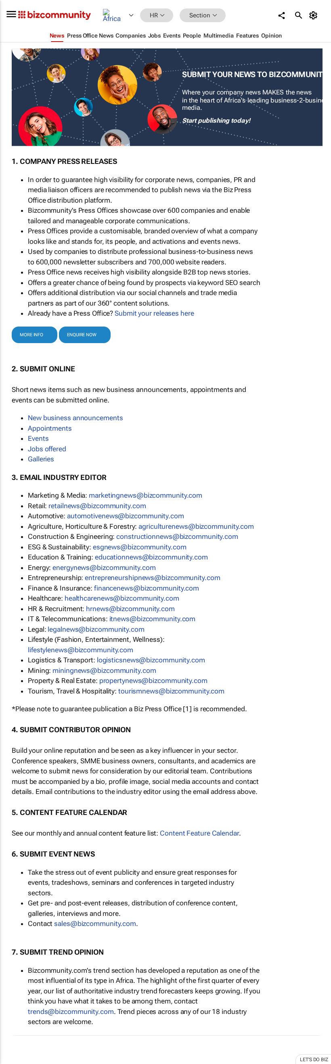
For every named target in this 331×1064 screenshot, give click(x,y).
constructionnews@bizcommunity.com (177, 536)
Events (38, 438)
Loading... (15, 1060)
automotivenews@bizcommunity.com (125, 516)
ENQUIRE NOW (81, 334)
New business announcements (75, 418)
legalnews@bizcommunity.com (96, 629)
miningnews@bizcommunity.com (104, 670)
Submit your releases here (154, 313)
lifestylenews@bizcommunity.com (80, 650)
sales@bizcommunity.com (95, 923)
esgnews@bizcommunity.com (139, 547)
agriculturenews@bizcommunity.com (196, 526)
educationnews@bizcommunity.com (151, 557)
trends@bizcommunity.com (71, 1011)
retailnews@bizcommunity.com (97, 506)
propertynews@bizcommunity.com (153, 681)
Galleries (41, 459)
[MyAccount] (314, 15)
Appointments (50, 428)
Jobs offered (47, 449)
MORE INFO (31, 334)
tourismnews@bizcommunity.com (171, 691)
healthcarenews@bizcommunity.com (122, 598)
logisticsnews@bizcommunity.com (151, 660)
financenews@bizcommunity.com (146, 588)
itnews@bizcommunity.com (152, 619)
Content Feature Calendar (199, 833)
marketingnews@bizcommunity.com (145, 495)
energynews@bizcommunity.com (103, 567)
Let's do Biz (314, 1059)
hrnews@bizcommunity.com (130, 609)
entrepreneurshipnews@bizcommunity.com (152, 578)
